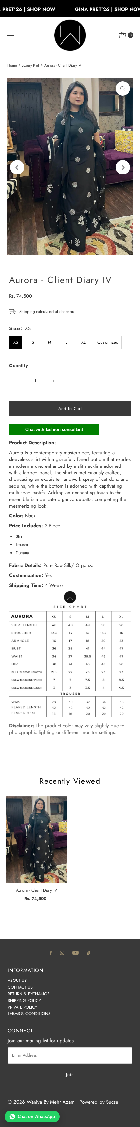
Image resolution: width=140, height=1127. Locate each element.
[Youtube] (75, 952)
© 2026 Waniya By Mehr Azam (41, 1102)
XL (83, 342)
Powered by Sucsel (99, 1102)
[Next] (123, 167)
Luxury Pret (30, 65)
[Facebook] (51, 952)
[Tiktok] (88, 952)
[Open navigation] (10, 35)
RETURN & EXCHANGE (28, 994)
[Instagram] (62, 952)
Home (12, 65)
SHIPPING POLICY (24, 1000)
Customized (107, 342)
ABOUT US (17, 980)
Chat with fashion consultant (54, 429)
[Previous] (17, 167)
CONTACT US (20, 987)
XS (15, 342)
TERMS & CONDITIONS (29, 1013)
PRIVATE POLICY (22, 1007)
